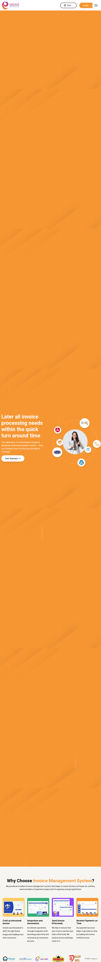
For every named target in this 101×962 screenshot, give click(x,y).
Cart (69, 5)
